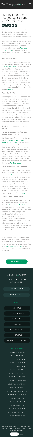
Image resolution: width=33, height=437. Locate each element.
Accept (14, 434)
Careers (17, 324)
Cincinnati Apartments (17, 363)
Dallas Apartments (17, 370)
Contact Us (17, 335)
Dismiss (21, 434)
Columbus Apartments (17, 366)
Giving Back (17, 319)
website (10, 89)
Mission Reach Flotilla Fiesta (18, 205)
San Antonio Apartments (17, 412)
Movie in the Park (8, 175)
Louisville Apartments (17, 384)
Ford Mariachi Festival (9, 67)
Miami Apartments (17, 387)
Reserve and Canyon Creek (13, 246)
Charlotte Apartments (17, 359)
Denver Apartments (17, 377)
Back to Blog (16, 262)
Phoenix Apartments (17, 398)
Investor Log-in (16, 295)
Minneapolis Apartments (17, 391)
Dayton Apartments (17, 373)
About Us (17, 308)
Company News (17, 313)
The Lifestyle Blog (17, 329)
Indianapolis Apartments (17, 380)
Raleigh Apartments (17, 402)
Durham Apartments (17, 405)
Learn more (19, 430)
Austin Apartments (17, 356)
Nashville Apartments (17, 394)
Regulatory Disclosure (17, 340)
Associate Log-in (16, 289)
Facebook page (15, 163)
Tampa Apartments (17, 416)
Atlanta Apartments (17, 352)
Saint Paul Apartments (17, 409)
